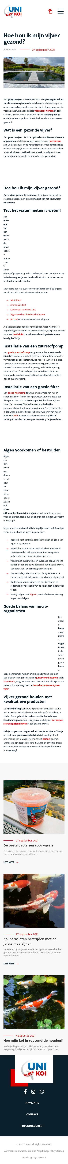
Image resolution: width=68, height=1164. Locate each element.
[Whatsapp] (42, 1091)
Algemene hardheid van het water (27, 314)
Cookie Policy (35, 1151)
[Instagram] (33, 1091)
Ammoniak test (18, 305)
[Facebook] (25, 1091)
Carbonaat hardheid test (23, 310)
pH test (14, 319)
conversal (41, 1158)
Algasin (33, 594)
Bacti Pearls (9, 681)
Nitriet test (15, 300)
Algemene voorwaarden (16, 1151)
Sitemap (59, 1151)
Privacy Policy (48, 1151)
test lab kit (18, 334)
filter (15, 416)
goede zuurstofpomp (19, 352)
